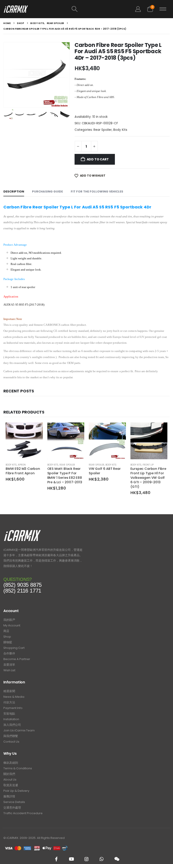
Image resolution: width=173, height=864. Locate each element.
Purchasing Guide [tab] (47, 191)
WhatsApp (101, 859)
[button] (75, 9)
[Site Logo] (15, 9)
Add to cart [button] (35, 430)
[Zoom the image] (22, 531)
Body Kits (120, 130)
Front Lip (148, 464)
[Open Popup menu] (162, 9)
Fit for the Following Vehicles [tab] (97, 191)
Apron (22, 464)
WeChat (116, 859)
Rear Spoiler (102, 130)
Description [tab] (13, 191)
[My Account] (138, 9)
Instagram (86, 859)
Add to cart (98, 159)
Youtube (71, 859)
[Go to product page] (24, 440)
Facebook (56, 859)
